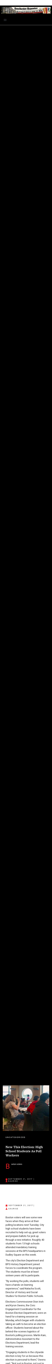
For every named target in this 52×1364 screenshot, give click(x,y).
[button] (5, 20)
